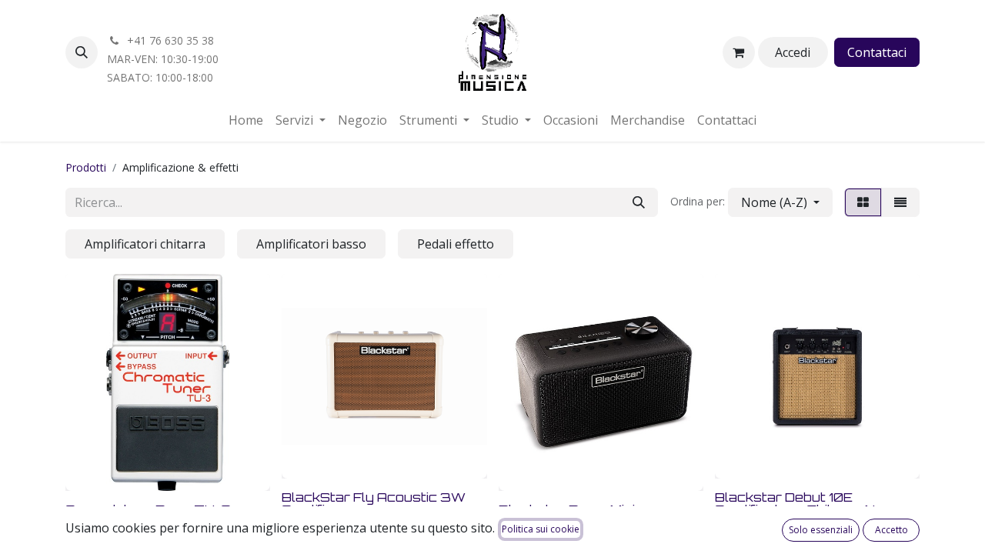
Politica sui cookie (540, 529)
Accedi (792, 52)
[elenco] (900, 202)
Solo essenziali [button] (821, 529)
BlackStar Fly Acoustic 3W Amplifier (374, 503)
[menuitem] (245, 120)
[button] (81, 52)
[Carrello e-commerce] (739, 52)
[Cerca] (638, 202)
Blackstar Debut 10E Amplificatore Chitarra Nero (806, 503)
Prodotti (85, 167)
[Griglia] (863, 202)
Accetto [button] (891, 529)
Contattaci (877, 52)
